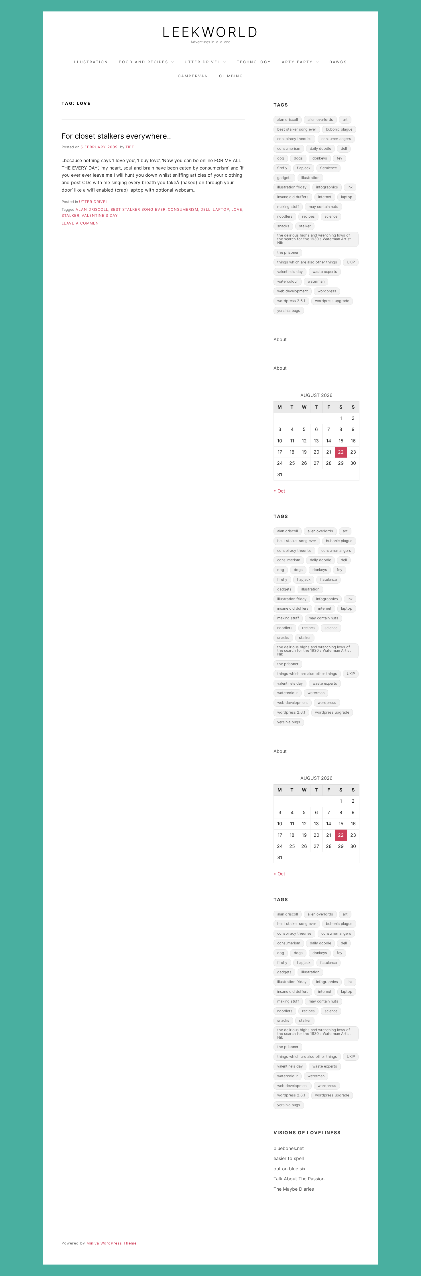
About (280, 339)
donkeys (319, 158)
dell (205, 209)
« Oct (279, 491)
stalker (70, 215)
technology (254, 62)
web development (292, 291)
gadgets (284, 178)
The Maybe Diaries (294, 1189)
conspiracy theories (294, 139)
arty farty (297, 62)
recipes (308, 216)
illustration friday (291, 187)
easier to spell (289, 1158)
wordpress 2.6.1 (291, 301)
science (330, 216)
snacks (283, 226)
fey (339, 158)
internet (324, 197)
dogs (298, 158)
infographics (327, 187)
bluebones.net (289, 1148)
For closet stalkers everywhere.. (116, 135)
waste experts (324, 271)
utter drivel (203, 62)
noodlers (284, 216)
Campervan (193, 76)
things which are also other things (307, 262)
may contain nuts (323, 206)
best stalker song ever (138, 209)
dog (280, 158)
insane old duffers (292, 197)
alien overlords (320, 119)
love (236, 209)
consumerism (183, 209)
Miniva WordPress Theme (111, 1243)
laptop (221, 209)
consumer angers (336, 139)
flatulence (328, 168)
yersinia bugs (288, 310)
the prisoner (287, 252)
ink (350, 187)
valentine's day (100, 215)
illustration (90, 62)
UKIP (351, 262)
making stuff (288, 206)
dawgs (338, 62)
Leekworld (210, 32)
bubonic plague (339, 129)
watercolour (287, 281)
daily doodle (320, 148)
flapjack (303, 168)
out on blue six (290, 1168)
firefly (282, 168)
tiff (129, 147)
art (345, 119)
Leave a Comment (81, 223)
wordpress (327, 291)
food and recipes (143, 62)
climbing (231, 76)
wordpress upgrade (332, 301)
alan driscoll (92, 209)
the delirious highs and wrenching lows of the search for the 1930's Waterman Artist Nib (314, 239)
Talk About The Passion (299, 1179)
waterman (316, 281)
